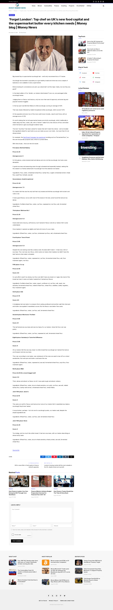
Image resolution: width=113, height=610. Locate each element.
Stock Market (80, 6)
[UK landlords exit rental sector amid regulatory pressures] (91, 99)
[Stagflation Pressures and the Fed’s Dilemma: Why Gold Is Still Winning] (91, 148)
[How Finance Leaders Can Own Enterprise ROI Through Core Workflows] (19, 481)
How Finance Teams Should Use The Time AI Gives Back (63, 492)
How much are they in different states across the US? (95, 50)
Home (33, 6)
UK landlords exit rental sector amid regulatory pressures (93, 109)
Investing (63, 6)
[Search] (103, 6)
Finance (56, 6)
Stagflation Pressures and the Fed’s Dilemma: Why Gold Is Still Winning (93, 158)
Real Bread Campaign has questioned (34, 137)
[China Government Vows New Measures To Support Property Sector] (78, 571)
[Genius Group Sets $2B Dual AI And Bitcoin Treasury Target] (78, 562)
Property (71, 6)
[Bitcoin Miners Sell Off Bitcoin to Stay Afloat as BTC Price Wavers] (45, 582)
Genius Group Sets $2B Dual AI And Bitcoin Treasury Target (93, 561)
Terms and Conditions (67, 600)
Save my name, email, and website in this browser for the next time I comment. (32, 529)
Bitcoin (40, 6)
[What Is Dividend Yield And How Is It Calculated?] (12, 582)
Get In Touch (43, 600)
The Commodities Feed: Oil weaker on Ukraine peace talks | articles (27, 572)
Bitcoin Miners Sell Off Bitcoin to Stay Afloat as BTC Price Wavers (60, 580)
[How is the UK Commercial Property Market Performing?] (82, 43)
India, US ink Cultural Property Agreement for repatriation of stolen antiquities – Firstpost (91, 133)
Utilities (89, 6)
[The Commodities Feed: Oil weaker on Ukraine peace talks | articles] (12, 572)
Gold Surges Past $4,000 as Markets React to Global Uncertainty (92, 580)
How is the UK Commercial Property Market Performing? (95, 42)
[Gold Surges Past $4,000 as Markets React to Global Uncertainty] (78, 580)
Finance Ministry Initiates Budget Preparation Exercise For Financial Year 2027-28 (41, 493)
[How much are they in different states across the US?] (82, 51)
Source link (16, 450)
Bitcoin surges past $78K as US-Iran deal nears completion (60, 561)
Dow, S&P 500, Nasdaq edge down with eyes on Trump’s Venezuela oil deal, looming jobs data (28, 562)
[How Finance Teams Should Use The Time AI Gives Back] (64, 481)
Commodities (48, 6)
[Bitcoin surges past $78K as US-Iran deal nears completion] (45, 562)
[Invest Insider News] (18, 5)
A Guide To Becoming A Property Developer (94, 59)
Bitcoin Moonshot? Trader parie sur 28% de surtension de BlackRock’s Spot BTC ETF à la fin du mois (60, 571)
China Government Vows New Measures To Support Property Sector (93, 570)
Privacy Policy (53, 600)
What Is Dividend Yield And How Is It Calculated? (28, 580)
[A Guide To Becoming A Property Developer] (82, 60)
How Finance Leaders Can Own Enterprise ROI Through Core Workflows (18, 493)
